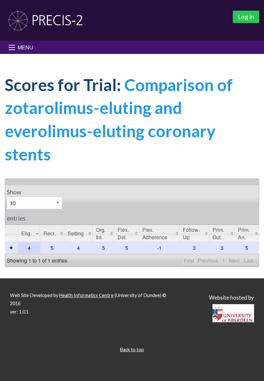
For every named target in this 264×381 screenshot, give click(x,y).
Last (248, 260)
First (189, 260)
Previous (208, 260)
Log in (246, 16)
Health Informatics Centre (86, 295)
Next (234, 260)
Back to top (132, 349)
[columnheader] (29, 233)
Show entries (16, 205)
